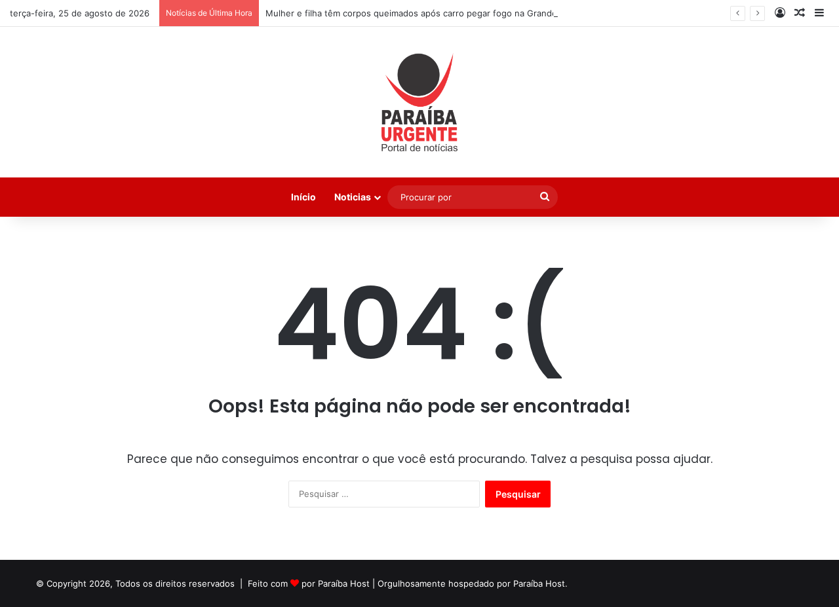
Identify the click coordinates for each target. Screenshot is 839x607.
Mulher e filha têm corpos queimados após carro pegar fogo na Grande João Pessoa (438, 13)
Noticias (352, 196)
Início (303, 196)
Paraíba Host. (540, 583)
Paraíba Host (344, 583)
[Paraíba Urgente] (419, 102)
